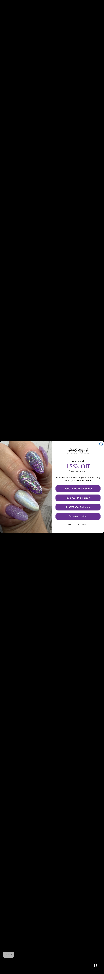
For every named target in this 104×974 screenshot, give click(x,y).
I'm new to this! (78, 516)
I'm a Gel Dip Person (78, 497)
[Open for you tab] (95, 965)
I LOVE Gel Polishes (78, 507)
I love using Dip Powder (78, 488)
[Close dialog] (101, 443)
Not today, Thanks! (78, 524)
